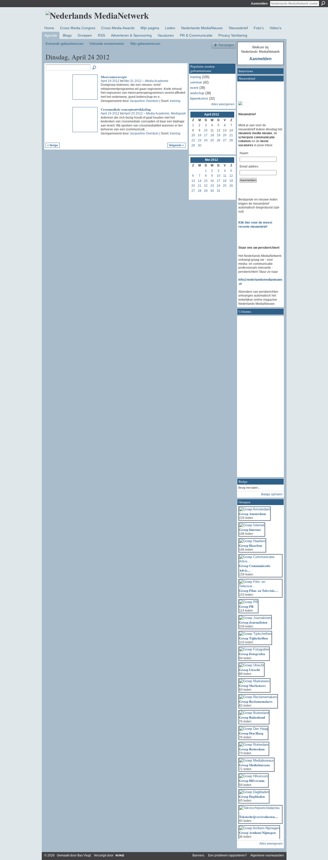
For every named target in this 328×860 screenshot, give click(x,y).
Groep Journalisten (253, 622)
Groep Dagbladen (252, 796)
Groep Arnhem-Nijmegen (257, 832)
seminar (196, 82)
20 (225, 135)
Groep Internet (250, 529)
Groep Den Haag (251, 733)
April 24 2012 (110, 113)
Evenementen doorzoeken (94, 68)
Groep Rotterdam (252, 749)
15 (206, 181)
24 (206, 140)
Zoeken (323, 3)
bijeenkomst (199, 98)
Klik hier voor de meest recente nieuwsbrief (255, 224)
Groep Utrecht (249, 669)
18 (212, 135)
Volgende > (176, 145)
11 (225, 175)
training (175, 101)
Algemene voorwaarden (267, 855)
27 (225, 140)
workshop (197, 93)
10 (206, 130)
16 (199, 135)
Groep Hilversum (251, 780)
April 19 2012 (110, 81)
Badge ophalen (272, 494)
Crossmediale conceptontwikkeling (126, 109)
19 (218, 135)
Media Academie (156, 81)
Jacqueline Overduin (144, 101)
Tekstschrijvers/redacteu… (258, 816)
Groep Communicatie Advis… (254, 568)
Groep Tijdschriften (253, 638)
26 (218, 140)
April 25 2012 (133, 113)
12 (231, 175)
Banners (198, 855)
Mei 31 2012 (133, 81)
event (194, 88)
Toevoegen (226, 45)
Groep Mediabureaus (254, 764)
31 (218, 191)
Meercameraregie (114, 76)
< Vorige (52, 145)
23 (199, 140)
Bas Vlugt (84, 855)
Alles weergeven (222, 104)
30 (199, 145)
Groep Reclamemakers (255, 701)
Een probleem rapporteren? (227, 855)
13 (193, 181)
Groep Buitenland (252, 717)
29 (193, 145)
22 (193, 140)
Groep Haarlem (250, 545)
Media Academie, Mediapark (166, 113)
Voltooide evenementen (106, 44)
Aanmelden (259, 3)
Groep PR (246, 606)
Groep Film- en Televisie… (258, 590)
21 (231, 135)
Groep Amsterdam (252, 513)
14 (199, 181)
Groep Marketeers (252, 685)
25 (212, 140)
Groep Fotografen (252, 653)
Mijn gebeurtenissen (145, 44)
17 (206, 135)
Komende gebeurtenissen (64, 44)
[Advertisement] (258, 398)
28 (231, 140)
